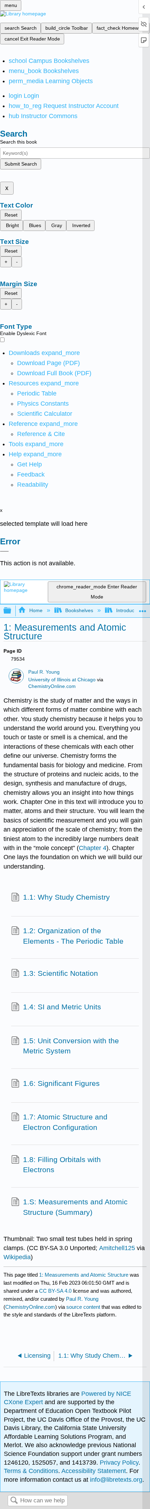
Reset (11, 215)
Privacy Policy (119, 1462)
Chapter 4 (92, 847)
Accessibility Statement (93, 1470)
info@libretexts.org (115, 1479)
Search (14, 1500)
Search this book (18, 142)
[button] (31, 474)
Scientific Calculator (44, 413)
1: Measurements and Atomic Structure (83, 1275)
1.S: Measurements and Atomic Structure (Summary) (75, 1207)
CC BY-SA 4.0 (55, 1291)
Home (36, 610)
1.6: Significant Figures (61, 1083)
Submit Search (21, 164)
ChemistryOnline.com (52, 686)
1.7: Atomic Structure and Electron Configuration (65, 1122)
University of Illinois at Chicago (62, 679)
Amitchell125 (117, 1248)
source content (83, 1307)
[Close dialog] (4, 551)
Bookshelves (79, 610)
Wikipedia (17, 1257)
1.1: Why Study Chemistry (66, 897)
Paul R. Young (44, 672)
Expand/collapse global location (143, 608)
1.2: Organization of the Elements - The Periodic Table (73, 936)
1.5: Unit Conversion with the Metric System (71, 1046)
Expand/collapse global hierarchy (12, 611)
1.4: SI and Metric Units (62, 1007)
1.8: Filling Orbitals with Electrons (62, 1164)
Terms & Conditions (31, 1470)
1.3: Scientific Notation (60, 973)
